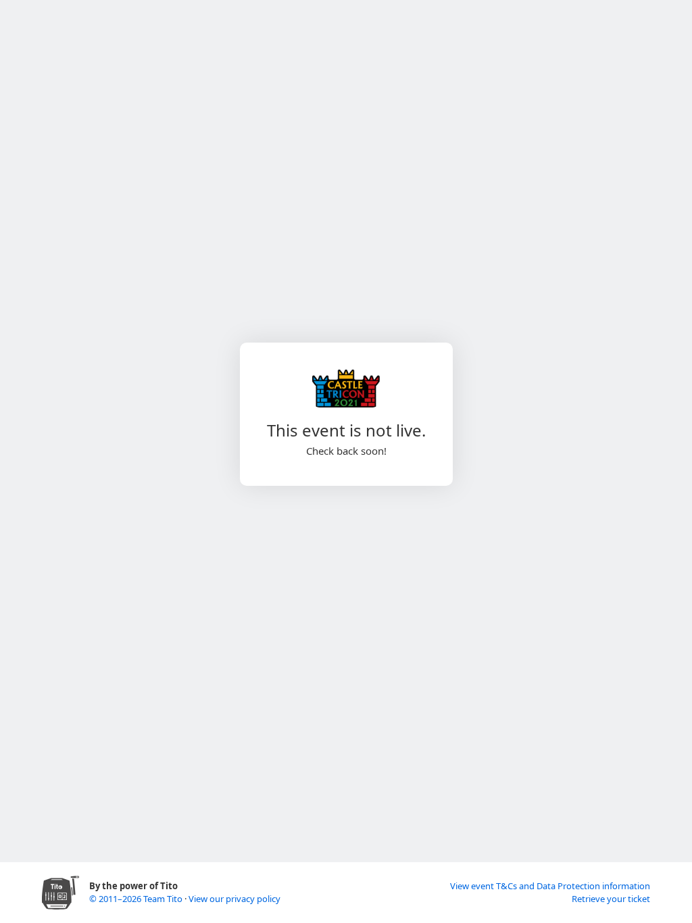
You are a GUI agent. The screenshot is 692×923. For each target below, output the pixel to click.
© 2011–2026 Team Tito (136, 899)
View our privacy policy (234, 899)
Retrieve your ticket (611, 899)
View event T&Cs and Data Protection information (550, 886)
